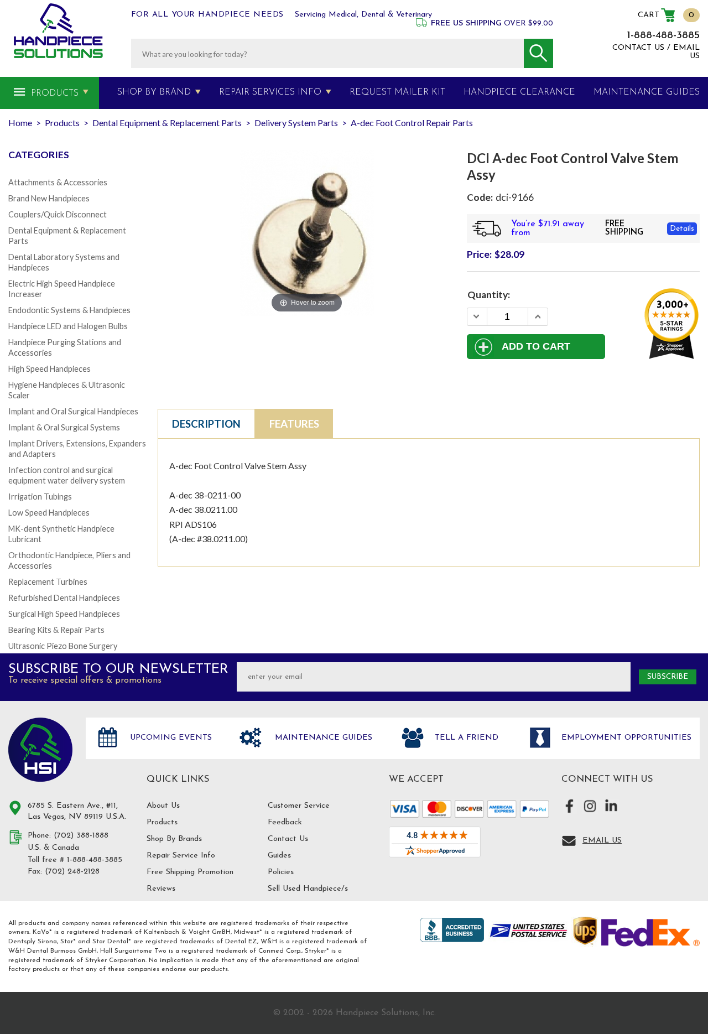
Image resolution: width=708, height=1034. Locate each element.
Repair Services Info (270, 92)
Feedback (285, 822)
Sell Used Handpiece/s (308, 889)
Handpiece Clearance (519, 92)
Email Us (602, 840)
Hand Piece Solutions (40, 750)
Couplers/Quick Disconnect (57, 214)
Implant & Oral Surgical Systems (64, 427)
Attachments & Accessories (57, 182)
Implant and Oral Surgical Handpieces (73, 411)
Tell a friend (465, 738)
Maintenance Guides (322, 738)
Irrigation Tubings (40, 496)
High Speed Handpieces (49, 368)
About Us (163, 806)
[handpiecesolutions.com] (58, 30)
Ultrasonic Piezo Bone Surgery (62, 646)
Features (294, 424)
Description (206, 424)
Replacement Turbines (47, 581)
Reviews (161, 889)
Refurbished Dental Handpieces (64, 597)
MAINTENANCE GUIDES (647, 92)
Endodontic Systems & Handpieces (69, 310)
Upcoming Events (169, 738)
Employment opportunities (625, 738)
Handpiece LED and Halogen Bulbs (68, 326)
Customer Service (299, 806)
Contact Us (288, 839)
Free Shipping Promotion (190, 872)
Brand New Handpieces (49, 198)
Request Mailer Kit (397, 92)
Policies (281, 872)
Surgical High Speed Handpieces (64, 614)
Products (55, 93)
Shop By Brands (174, 839)
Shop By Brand (154, 92)
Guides (279, 855)
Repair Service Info (181, 855)
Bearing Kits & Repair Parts (56, 630)
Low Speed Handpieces (49, 512)
